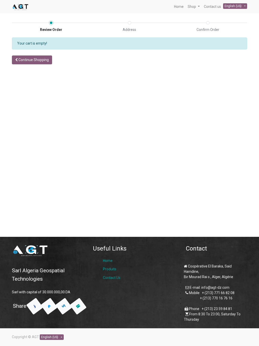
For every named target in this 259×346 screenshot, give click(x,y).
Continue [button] (33, 60)
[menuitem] (179, 6)
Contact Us (111, 278)
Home (108, 261)
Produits (109, 269)
